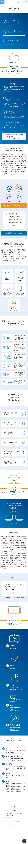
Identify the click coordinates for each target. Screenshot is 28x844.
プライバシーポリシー (14, 825)
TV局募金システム (13, 40)
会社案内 (14, 807)
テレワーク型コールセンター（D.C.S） (16, 31)
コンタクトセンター (14, 821)
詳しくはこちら (14, 138)
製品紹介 (14, 810)
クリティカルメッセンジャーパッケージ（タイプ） (16, 21)
